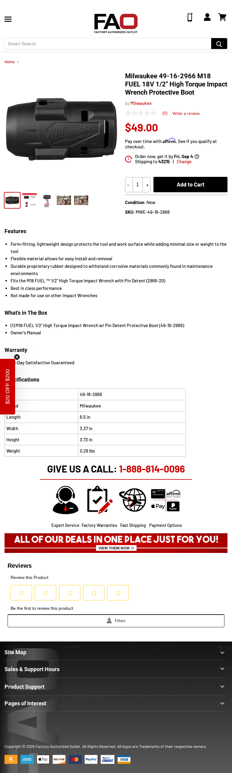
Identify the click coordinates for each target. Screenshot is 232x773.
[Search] (219, 43)
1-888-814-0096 (152, 468)
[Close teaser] (17, 357)
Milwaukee (141, 103)
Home (9, 62)
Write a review (186, 113)
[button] (7, 386)
